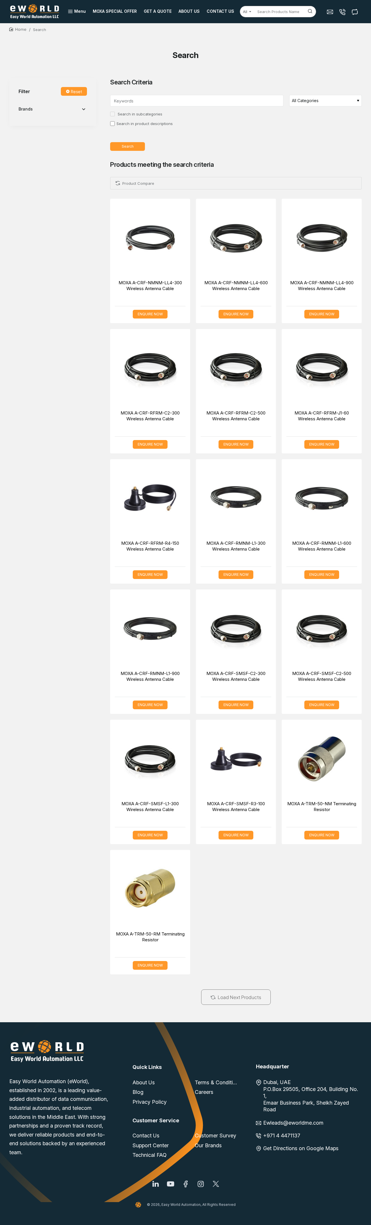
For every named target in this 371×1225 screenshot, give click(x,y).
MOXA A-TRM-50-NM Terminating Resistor (321, 806)
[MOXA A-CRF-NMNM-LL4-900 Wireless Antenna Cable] (321, 238)
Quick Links (147, 1067)
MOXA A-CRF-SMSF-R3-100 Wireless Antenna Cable (236, 806)
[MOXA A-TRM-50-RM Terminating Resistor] (150, 890)
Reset (76, 91)
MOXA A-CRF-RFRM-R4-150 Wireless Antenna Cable (150, 546)
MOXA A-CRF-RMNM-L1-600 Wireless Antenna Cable (321, 546)
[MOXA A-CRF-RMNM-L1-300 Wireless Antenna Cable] (236, 499)
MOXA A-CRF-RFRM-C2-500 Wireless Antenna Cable (235, 415)
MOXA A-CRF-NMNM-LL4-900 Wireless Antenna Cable (322, 285)
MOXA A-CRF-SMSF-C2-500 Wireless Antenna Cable (321, 676)
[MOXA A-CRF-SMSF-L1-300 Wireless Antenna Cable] (150, 759)
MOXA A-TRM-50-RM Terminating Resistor (150, 936)
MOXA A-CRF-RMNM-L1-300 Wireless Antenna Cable (235, 546)
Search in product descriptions (145, 123)
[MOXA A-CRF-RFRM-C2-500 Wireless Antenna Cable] (236, 369)
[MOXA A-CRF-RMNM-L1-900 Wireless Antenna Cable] (150, 629)
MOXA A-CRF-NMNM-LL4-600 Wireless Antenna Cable (236, 285)
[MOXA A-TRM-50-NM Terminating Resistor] (321, 759)
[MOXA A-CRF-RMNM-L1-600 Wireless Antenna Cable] (321, 499)
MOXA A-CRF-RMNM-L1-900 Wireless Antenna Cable (150, 676)
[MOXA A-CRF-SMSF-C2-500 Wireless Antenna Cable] (321, 629)
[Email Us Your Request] (330, 11)
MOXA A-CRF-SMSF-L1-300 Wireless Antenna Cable (150, 806)
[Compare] (355, 11)
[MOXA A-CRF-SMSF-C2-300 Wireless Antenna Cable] (236, 629)
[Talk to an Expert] (343, 11)
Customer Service (155, 1120)
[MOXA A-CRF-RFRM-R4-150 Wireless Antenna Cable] (150, 499)
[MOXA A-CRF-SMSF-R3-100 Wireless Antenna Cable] (236, 759)
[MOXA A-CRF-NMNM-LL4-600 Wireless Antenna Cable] (236, 238)
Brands (26, 109)
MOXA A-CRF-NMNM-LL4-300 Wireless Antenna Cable (150, 285)
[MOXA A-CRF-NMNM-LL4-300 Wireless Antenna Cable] (150, 238)
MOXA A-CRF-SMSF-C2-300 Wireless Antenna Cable (235, 676)
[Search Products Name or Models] (310, 11)
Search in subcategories (139, 114)
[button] (143, 240)
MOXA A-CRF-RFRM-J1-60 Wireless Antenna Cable (321, 415)
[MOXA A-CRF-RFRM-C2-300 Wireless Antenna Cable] (150, 369)
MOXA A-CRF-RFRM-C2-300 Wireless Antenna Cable (150, 415)
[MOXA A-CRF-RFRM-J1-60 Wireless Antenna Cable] (321, 369)
